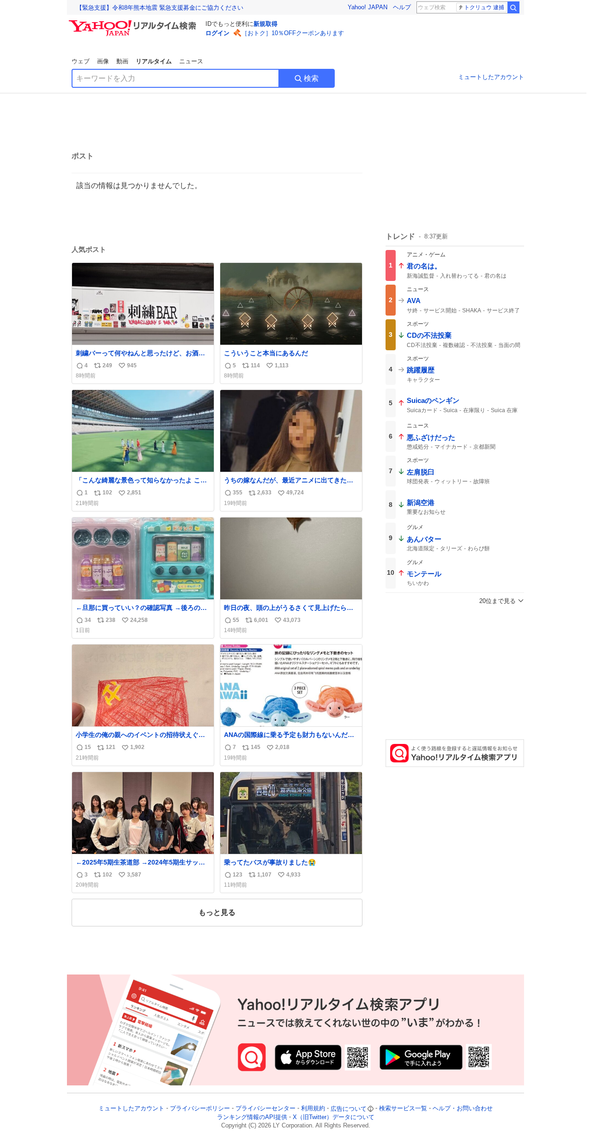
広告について (349, 1108)
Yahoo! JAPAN (367, 7)
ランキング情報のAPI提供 (252, 1117)
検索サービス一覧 (403, 1108)
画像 (103, 61)
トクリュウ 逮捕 (484, 7)
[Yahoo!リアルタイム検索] (134, 22)
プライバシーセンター (265, 1108)
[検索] (513, 7)
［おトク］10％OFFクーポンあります (292, 33)
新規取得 (265, 23)
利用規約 (313, 1108)
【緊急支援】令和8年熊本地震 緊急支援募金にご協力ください (159, 7)
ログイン (217, 33)
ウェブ (81, 61)
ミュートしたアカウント (491, 76)
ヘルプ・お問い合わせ (463, 1108)
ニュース (191, 61)
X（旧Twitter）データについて (333, 1117)
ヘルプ (402, 7)
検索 (311, 78)
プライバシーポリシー (200, 1108)
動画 (122, 61)
